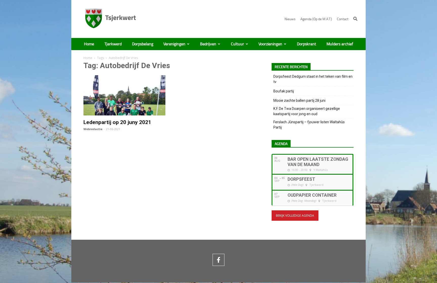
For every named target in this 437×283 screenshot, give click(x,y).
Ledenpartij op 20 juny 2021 (117, 122)
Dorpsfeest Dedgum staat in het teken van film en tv (313, 79)
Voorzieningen (270, 44)
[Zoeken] (355, 19)
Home (89, 44)
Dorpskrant (306, 44)
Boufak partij (283, 91)
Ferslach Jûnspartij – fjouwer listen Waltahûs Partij (309, 124)
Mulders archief (339, 44)
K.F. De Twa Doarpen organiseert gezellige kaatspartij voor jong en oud (306, 111)
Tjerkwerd (113, 44)
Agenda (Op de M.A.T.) (316, 19)
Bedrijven (208, 44)
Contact (342, 19)
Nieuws (290, 19)
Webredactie (92, 129)
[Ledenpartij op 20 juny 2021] (124, 113)
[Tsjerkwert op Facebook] (218, 259)
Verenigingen (174, 44)
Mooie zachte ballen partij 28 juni (299, 100)
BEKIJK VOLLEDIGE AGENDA (295, 215)
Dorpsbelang (142, 44)
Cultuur (237, 44)
